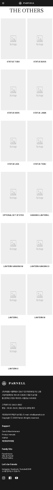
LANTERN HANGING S (39, 266)
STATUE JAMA (39, 113)
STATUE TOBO (13, 61)
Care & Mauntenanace (11, 431)
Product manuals (8, 435)
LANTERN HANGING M (13, 266)
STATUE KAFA (13, 113)
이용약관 (5, 438)
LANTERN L (13, 317)
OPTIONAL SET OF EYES (13, 215)
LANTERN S (13, 368)
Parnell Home (7, 454)
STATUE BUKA (39, 61)
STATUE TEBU (39, 164)
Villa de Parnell (7, 456)
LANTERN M (39, 317)
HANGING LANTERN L (39, 215)
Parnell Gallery (7, 458)
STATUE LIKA (13, 164)
